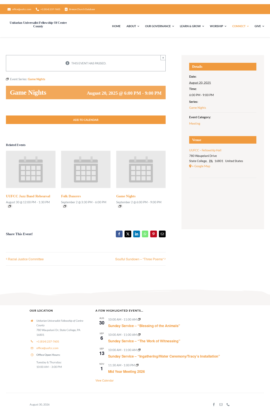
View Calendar (104, 380)
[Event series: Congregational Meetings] (137, 365)
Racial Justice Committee (26, 259)
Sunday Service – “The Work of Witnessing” (144, 340)
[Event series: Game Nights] (120, 206)
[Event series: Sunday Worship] (139, 319)
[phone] (228, 404)
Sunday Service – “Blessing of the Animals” (144, 325)
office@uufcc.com (47, 348)
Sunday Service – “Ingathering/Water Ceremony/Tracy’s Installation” (164, 356)
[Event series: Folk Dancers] (64, 206)
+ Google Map (201, 166)
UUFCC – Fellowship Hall (205, 150)
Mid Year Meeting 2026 (126, 371)
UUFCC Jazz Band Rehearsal (28, 196)
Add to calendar (85, 119)
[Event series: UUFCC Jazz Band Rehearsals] (9, 206)
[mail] (221, 404)
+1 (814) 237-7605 (47, 341)
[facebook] (213, 404)
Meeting (194, 123)
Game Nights (126, 196)
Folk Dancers (71, 196)
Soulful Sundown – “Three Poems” (139, 259)
